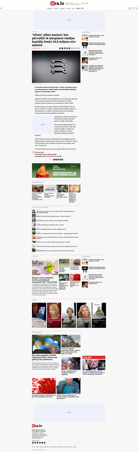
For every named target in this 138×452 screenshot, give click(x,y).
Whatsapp (55, 156)
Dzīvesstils (56, 8)
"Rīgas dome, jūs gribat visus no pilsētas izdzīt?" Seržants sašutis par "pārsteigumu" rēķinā (55, 212)
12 (77, 233)
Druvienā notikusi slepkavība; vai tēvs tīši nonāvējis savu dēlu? (43, 396)
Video (34, 300)
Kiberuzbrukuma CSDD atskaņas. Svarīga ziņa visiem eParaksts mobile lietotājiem (96, 52)
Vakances (71, 446)
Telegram (48, 156)
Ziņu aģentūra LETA (36, 48)
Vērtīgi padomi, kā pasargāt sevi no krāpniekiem (74, 268)
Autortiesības (60, 446)
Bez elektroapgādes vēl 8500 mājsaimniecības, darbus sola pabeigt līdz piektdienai (63, 285)
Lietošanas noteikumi (53, 446)
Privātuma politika (46, 446)
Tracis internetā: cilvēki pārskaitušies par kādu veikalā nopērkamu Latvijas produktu (57, 237)
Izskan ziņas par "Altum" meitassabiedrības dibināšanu (49, 195)
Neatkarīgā (49, 8)
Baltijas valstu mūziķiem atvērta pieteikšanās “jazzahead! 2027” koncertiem (44, 280)
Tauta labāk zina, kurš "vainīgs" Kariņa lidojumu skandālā (52, 220)
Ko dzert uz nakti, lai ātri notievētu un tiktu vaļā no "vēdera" (53, 242)
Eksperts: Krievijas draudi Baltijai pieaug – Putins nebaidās (52, 216)
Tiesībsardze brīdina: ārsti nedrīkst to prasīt (96, 36)
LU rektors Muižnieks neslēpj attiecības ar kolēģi (49, 225)
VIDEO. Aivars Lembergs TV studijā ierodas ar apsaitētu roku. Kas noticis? (68, 396)
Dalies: (51, 159)
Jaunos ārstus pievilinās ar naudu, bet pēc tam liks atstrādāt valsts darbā (56, 246)
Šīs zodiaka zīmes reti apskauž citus (95, 58)
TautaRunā (62, 8)
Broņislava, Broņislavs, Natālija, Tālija (73, 4)
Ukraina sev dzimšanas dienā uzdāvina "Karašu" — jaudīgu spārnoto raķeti (56, 233)
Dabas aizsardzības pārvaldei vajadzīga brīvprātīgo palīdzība (64, 269)
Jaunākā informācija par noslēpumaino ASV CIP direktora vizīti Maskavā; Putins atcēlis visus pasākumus (96, 68)
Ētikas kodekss (66, 446)
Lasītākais (86, 32)
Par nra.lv (33, 446)
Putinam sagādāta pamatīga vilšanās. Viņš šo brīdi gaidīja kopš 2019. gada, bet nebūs (70, 351)
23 (70, 216)
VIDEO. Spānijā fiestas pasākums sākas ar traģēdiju (69, 372)
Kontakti (75, 446)
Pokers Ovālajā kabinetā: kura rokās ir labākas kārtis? (51, 229)
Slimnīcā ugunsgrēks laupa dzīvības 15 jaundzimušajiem (97, 43)
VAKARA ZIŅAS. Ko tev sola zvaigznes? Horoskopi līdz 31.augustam (55, 250)
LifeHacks (68, 8)
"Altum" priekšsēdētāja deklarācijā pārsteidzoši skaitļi (62, 195)
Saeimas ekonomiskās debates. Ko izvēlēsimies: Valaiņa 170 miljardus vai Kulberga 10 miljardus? (72, 198)
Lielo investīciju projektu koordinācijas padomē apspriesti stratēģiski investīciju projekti (37, 196)
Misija (41, 446)
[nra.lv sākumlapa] (57, 3)
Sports (73, 8)
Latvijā (35, 31)
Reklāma (37, 446)
